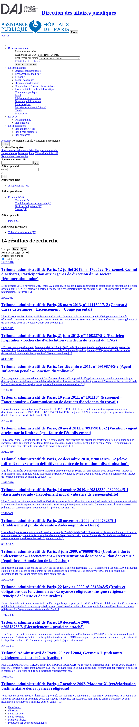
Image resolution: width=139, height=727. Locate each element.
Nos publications (17, 125)
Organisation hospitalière (28, 70)
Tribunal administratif (46, 153)
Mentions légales (17, 719)
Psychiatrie (21, 113)
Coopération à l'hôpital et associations (35, 86)
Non (16, 259)
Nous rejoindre (16, 716)
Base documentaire (18, 48)
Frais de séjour (23, 104)
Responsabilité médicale (28, 73)
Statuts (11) (21, 209)
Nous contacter (16, 713)
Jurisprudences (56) (18, 185)
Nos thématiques (17, 67)
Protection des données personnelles (27, 722)
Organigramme (23, 119)
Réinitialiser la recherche (28, 61)
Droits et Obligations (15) (28, 206)
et (2, 172)
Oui (7, 259)
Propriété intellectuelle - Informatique (35, 89)
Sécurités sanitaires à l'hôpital (30, 107)
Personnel (20, 76)
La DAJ (12, 116)
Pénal (18, 95)
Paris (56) (13, 220)
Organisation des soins (27, 83)
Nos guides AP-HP (25, 128)
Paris (31, 153)
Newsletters (14, 707)
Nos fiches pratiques (26, 131)
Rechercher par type (25, 54)
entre (4, 169)
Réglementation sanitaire (28, 98)
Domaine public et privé (28, 101)
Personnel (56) (16, 197)
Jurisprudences (9, 153)
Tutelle (18, 110)
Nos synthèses (22, 134)
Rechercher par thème (26, 57)
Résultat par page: (11, 252)
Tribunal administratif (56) (22, 232)
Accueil (5, 140)
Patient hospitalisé (24, 79)
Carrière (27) (22, 200)
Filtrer (5, 144)
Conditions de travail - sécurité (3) (33, 203)
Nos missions (22, 122)
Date (15, 249)
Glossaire (13, 710)
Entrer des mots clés (25, 51)
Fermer (5, 35)
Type (23, 249)
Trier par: (6, 249)
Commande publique (26, 92)
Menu (74, 32)
